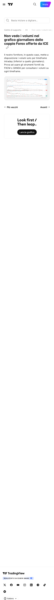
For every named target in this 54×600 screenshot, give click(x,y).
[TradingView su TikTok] (45, 585)
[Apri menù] (4, 4)
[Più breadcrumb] (26, 30)
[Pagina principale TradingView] (10, 4)
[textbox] (28, 20)
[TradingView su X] (5, 585)
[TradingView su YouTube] (18, 585)
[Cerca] (35, 4)
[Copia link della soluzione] (7, 48)
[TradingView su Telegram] (38, 585)
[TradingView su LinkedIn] (31, 585)
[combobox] (27, 20)
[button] (12, 30)
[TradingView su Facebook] (11, 585)
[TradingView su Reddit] (5, 592)
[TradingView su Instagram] (25, 585)
